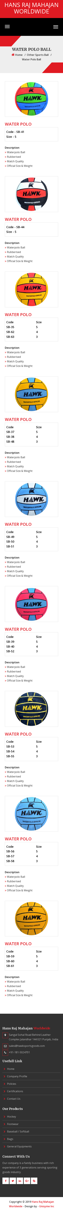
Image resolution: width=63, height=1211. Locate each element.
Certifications (14, 1091)
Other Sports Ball (38, 55)
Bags (9, 1139)
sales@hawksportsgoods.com (27, 1046)
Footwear (12, 1124)
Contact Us (13, 1098)
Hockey (11, 1116)
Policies (11, 1084)
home (19, 55)
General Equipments (19, 1146)
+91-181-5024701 (19, 1052)
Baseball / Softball (17, 1131)
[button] (7, 26)
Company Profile (16, 1076)
